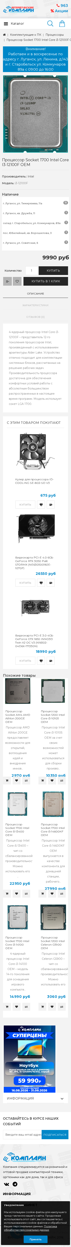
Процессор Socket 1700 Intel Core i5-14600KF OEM (53, 830)
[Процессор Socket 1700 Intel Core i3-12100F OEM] (35, 114)
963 (64, 5)
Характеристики (35, 305)
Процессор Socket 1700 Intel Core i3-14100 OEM (17, 943)
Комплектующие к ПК (25, 35)
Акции (61, 11)
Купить (53, 270)
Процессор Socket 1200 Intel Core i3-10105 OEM (53, 716)
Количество (13, 270)
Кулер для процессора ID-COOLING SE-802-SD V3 (34, 481)
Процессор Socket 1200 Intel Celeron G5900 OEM (53, 943)
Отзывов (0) (35, 316)
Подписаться (55, 1134)
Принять (36, 1239)
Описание (35, 293)
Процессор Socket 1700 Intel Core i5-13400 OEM (17, 830)
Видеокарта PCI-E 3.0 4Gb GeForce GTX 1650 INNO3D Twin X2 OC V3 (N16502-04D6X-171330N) (34, 641)
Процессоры (55, 35)
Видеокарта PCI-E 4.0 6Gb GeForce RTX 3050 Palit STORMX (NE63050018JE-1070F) (34, 563)
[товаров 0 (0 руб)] (63, 24)
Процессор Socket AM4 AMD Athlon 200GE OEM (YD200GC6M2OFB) (19, 718)
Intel (31, 176)
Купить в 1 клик (46, 281)
